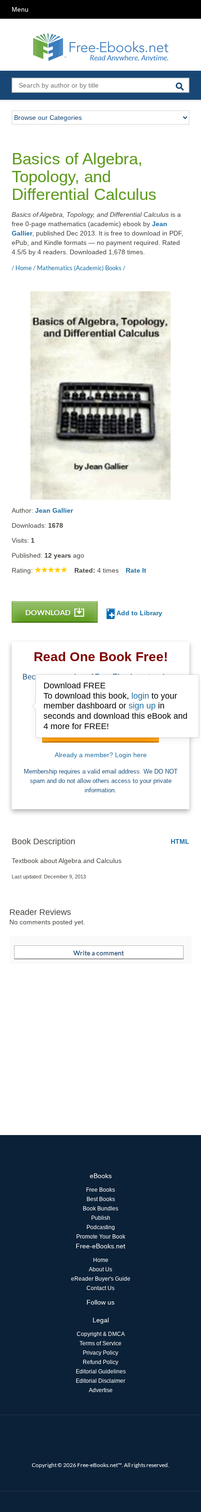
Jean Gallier (54, 510)
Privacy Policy (100, 1353)
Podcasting (100, 1227)
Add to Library (138, 613)
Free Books (100, 1190)
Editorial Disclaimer (100, 1381)
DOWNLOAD (48, 612)
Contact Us (100, 1288)
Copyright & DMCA (101, 1334)
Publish (100, 1218)
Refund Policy (100, 1362)
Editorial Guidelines (101, 1371)
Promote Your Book (100, 1236)
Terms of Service (100, 1343)
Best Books (100, 1199)
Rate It (136, 570)
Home (100, 1260)
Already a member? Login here (101, 755)
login (140, 696)
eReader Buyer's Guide (100, 1279)
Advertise (101, 1390)
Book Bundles (100, 1208)
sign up (142, 705)
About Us (100, 1269)
